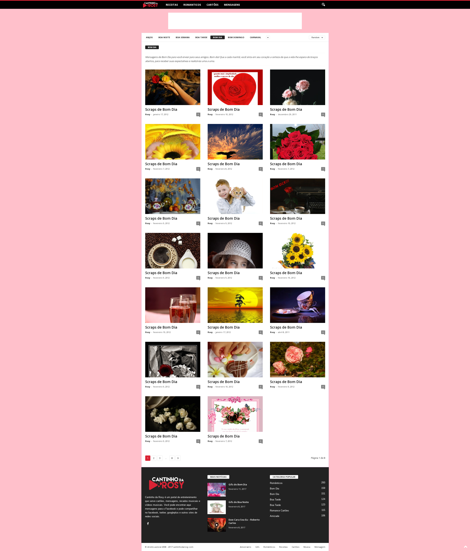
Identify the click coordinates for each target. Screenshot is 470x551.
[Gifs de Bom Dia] (216, 490)
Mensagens (232, 4)
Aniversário (245, 546)
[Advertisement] (235, 21)
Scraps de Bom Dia (161, 109)
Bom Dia (217, 37)
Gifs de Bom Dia (238, 484)
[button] (323, 5)
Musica (306, 546)
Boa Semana (183, 37)
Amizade (274, 516)
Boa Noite (164, 37)
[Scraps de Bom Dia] (172, 87)
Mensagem (319, 546)
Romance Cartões (279, 510)
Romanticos (192, 4)
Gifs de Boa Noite (239, 502)
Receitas (172, 4)
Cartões (212, 4)
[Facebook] (148, 524)
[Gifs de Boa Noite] (216, 507)
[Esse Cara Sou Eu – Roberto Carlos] (216, 525)
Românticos (276, 483)
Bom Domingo (236, 37)
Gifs (257, 546)
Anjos (149, 37)
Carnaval (255, 37)
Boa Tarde (201, 37)
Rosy (147, 114)
